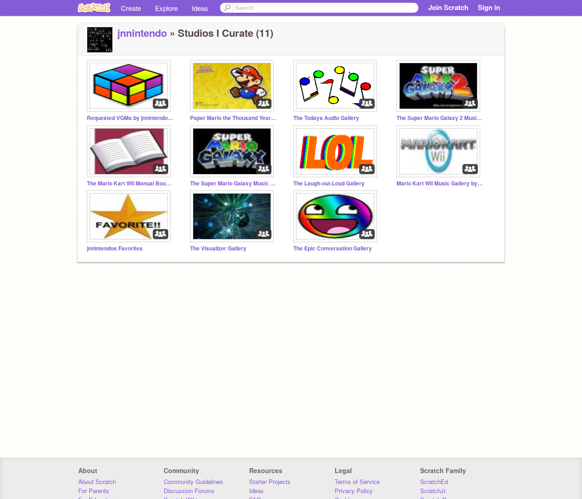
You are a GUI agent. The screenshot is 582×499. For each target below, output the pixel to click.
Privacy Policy (354, 490)
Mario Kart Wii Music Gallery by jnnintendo (439, 183)
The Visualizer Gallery (218, 248)
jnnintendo (142, 32)
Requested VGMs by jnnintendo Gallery (130, 118)
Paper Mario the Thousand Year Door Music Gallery (233, 118)
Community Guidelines (193, 481)
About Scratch (97, 481)
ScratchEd (434, 481)
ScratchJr (433, 490)
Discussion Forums (189, 490)
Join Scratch (448, 7)
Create (131, 8)
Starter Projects (270, 481)
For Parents (93, 490)
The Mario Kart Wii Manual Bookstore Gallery (130, 183)
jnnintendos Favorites (115, 248)
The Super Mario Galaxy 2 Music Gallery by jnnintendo (439, 118)
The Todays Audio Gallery (326, 118)
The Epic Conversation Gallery (332, 248)
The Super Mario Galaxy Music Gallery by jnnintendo (233, 183)
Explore (166, 8)
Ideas (200, 8)
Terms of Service (357, 481)
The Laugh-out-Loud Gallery (329, 183)
